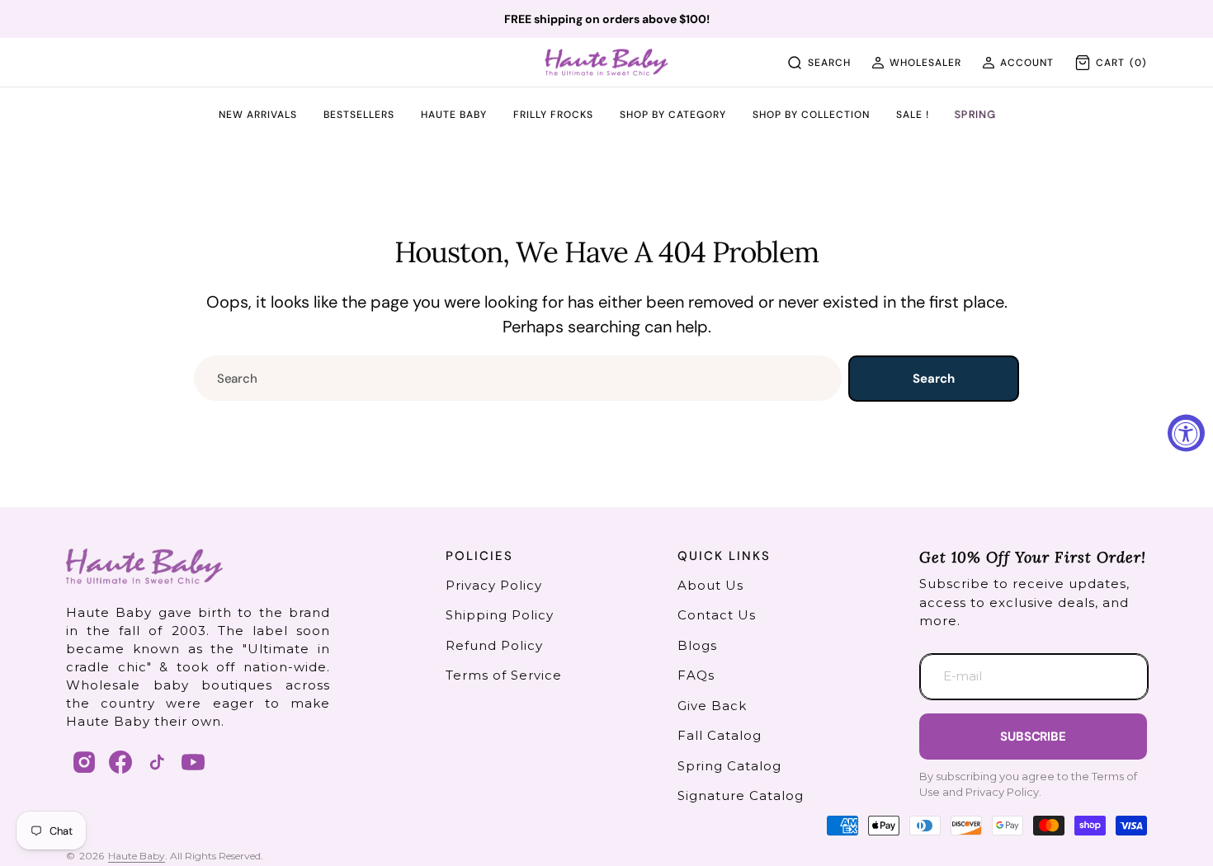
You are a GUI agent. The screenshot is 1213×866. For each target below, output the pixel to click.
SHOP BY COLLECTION (811, 115)
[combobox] (518, 378)
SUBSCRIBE (1033, 736)
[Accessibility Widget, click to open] (1186, 433)
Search (933, 378)
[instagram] (84, 762)
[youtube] (193, 762)
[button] (916, 62)
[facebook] (120, 762)
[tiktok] (157, 762)
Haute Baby (136, 856)
